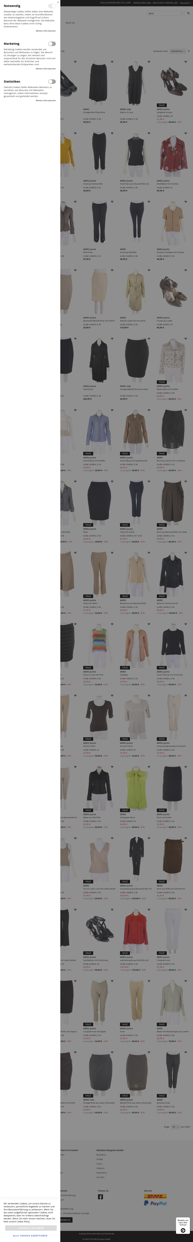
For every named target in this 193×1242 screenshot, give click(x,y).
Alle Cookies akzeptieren (30, 1235)
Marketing (52, 44)
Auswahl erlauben (31, 1228)
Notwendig (52, 6)
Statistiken (52, 81)
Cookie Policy (23, 1221)
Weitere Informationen (46, 31)
